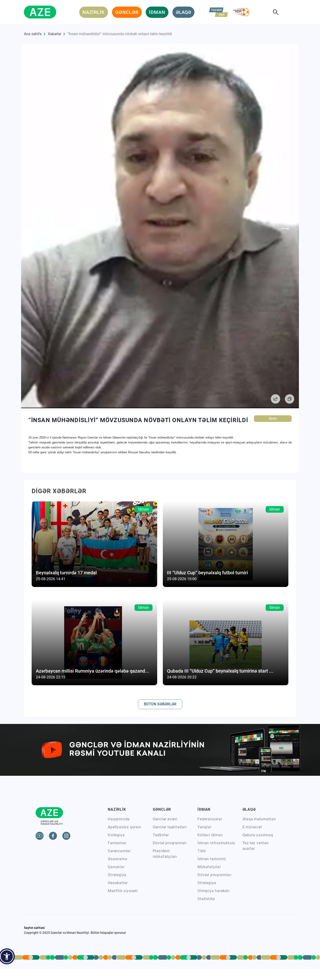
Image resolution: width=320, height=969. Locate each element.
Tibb (201, 851)
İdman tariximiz (211, 859)
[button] (7, 956)
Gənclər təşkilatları (170, 827)
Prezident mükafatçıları (165, 854)
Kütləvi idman (210, 835)
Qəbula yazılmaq (257, 835)
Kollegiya (116, 835)
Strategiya (117, 875)
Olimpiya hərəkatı (213, 891)
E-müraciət (252, 827)
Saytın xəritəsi (34, 928)
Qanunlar (116, 867)
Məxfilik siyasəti (123, 891)
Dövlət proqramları (170, 843)
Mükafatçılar (209, 867)
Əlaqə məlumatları (259, 819)
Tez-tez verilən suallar (255, 846)
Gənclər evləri (165, 819)
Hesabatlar (118, 883)
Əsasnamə (117, 859)
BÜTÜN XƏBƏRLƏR (160, 704)
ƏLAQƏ (183, 12)
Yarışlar (204, 827)
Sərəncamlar (119, 851)
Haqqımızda (119, 819)
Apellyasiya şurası (124, 827)
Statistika (206, 899)
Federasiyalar (209, 819)
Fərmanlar (117, 843)
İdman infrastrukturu (216, 843)
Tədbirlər (161, 835)
